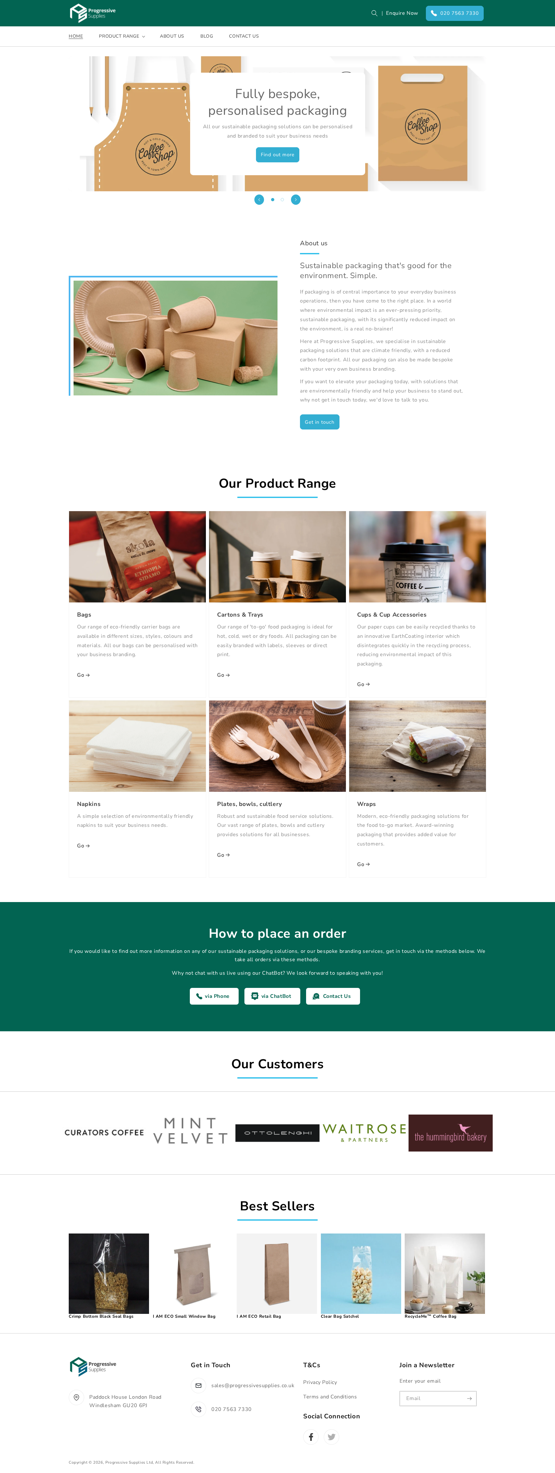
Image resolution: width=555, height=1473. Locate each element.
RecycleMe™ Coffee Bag (431, 1316)
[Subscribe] (469, 1398)
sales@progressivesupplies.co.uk (253, 1385)
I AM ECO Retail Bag (259, 1316)
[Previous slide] (259, 199)
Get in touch (320, 422)
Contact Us (337, 996)
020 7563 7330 (459, 13)
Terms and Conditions (330, 1396)
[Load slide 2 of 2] (282, 199)
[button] (374, 13)
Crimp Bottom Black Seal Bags (101, 1316)
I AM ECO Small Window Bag (184, 1316)
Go (80, 675)
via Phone (217, 996)
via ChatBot (276, 996)
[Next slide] (296, 199)
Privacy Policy (320, 1382)
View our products (277, 154)
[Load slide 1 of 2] (273, 199)
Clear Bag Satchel (340, 1316)
